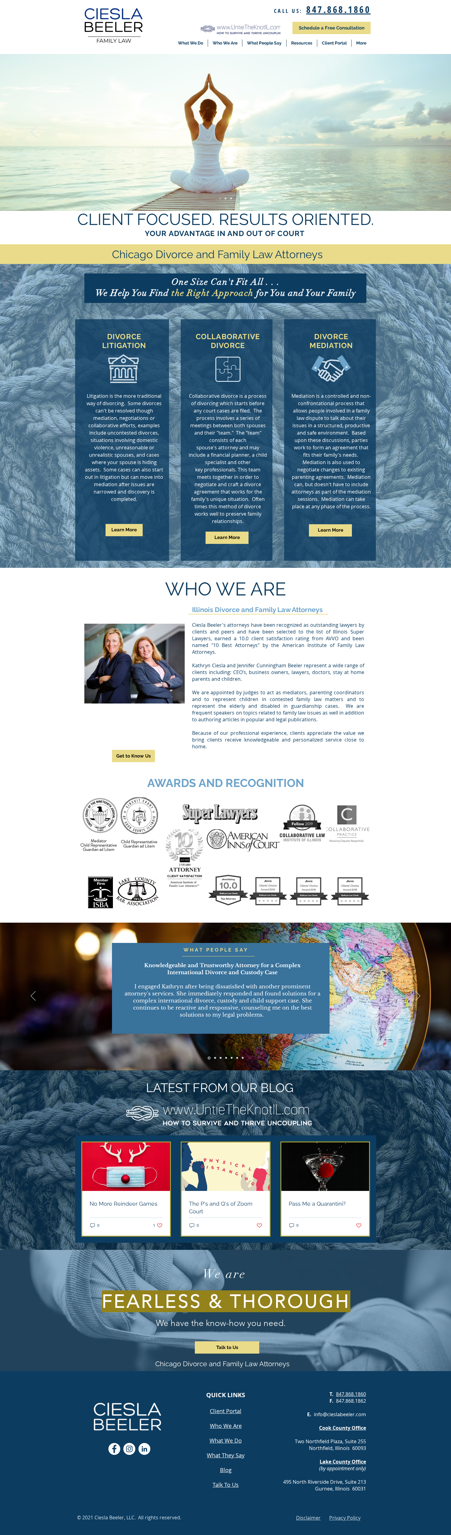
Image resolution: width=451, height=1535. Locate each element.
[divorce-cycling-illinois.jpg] (231, 199)
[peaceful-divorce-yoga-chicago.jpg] (220, 199)
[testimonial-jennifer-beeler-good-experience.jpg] (237, 1058)
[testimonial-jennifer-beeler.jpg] (214, 1057)
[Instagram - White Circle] (129, 1449)
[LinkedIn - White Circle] (144, 1449)
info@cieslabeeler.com (340, 1414)
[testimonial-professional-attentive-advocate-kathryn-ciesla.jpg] (243, 1058)
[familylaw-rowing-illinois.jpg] (225, 199)
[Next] (417, 132)
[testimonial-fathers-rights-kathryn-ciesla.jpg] (221, 1058)
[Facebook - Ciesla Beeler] (114, 1449)
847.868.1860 (338, 9)
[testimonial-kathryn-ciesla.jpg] (209, 1058)
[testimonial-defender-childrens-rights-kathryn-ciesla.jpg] (232, 1058)
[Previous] (34, 132)
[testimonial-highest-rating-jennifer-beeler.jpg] (226, 1058)
